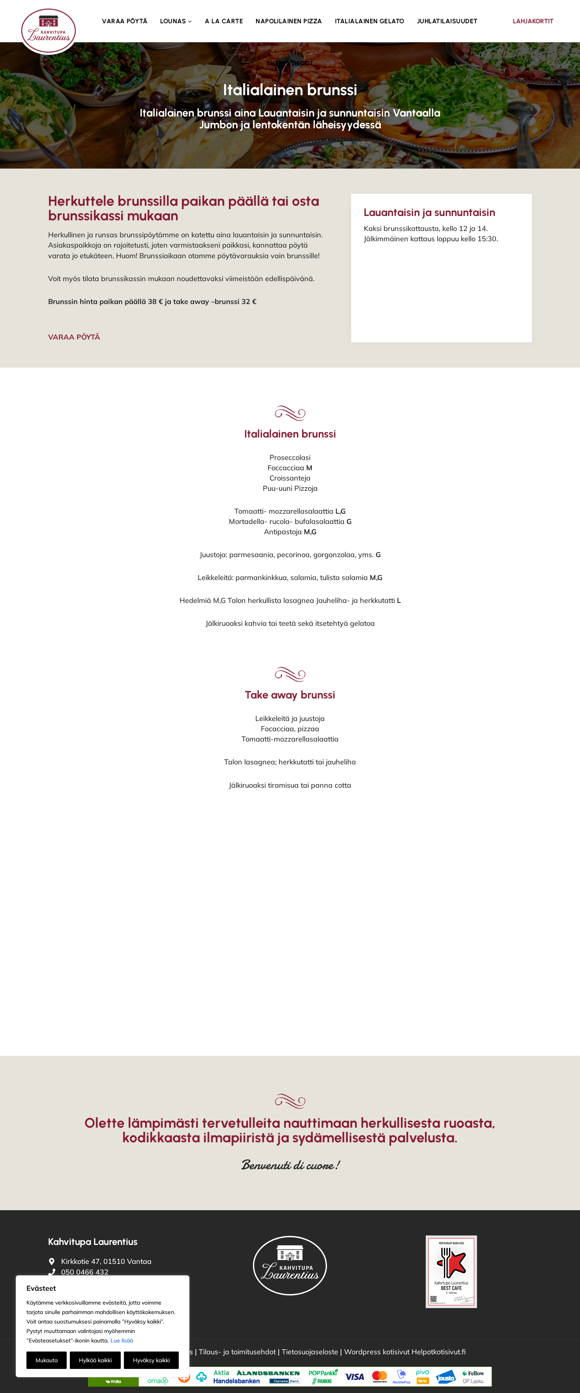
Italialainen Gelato (369, 21)
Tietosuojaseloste (310, 1351)
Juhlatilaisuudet (447, 21)
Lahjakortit (533, 21)
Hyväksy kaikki (151, 1360)
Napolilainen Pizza (289, 21)
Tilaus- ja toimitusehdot (238, 1351)
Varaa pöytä (125, 21)
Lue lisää (121, 1340)
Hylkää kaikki (95, 1360)
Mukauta (47, 1360)
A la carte (224, 21)
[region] (102, 1326)
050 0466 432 (85, 1272)
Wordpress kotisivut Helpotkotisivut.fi (405, 1351)
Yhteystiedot (290, 63)
